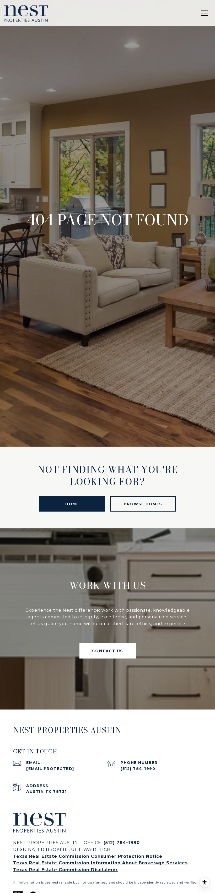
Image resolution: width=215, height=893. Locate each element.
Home (72, 504)
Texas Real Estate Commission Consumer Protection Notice (87, 856)
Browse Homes (143, 504)
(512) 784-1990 (138, 768)
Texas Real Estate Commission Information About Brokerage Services (100, 862)
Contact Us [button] (107, 651)
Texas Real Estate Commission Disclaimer (65, 869)
